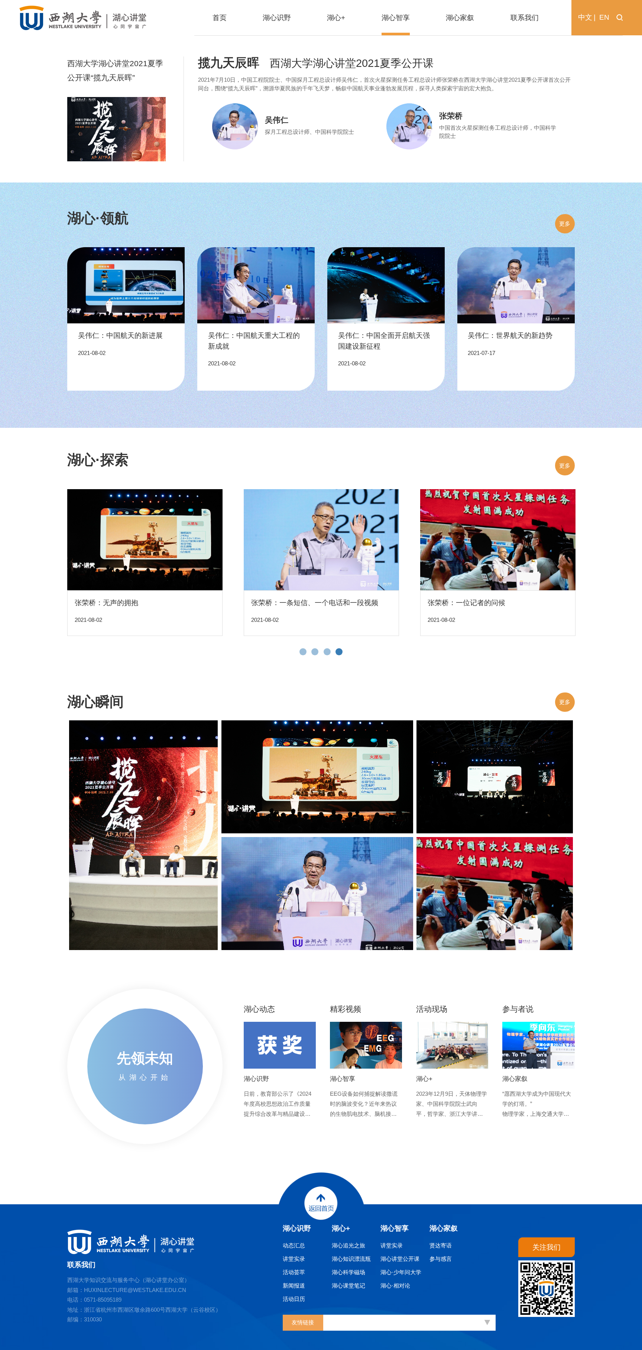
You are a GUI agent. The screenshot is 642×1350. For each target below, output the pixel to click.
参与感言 (440, 1259)
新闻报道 (294, 1285)
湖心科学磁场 (348, 1272)
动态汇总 (294, 1245)
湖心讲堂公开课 (399, 1259)
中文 (585, 17)
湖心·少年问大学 (400, 1272)
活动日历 (294, 1299)
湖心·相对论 (395, 1285)
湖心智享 (394, 1228)
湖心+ (341, 1228)
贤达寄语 (440, 1245)
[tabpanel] (145, 562)
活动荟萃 (294, 1272)
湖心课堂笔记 (348, 1285)
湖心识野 (297, 1228)
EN (604, 17)
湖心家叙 (443, 1228)
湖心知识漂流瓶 (351, 1259)
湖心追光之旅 (348, 1245)
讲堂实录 (294, 1259)
